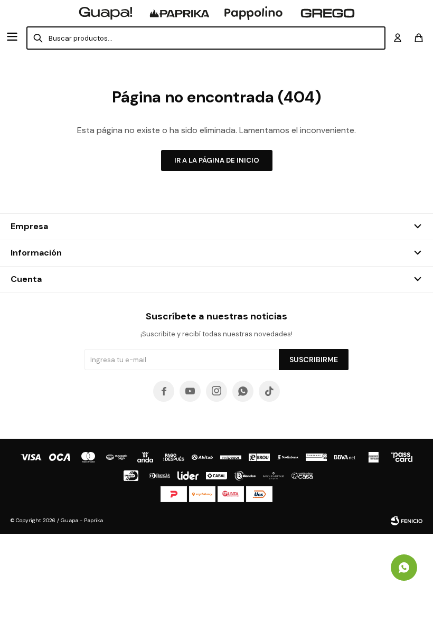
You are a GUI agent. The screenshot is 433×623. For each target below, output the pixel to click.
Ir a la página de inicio (216, 160)
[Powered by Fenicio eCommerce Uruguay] (406, 520)
